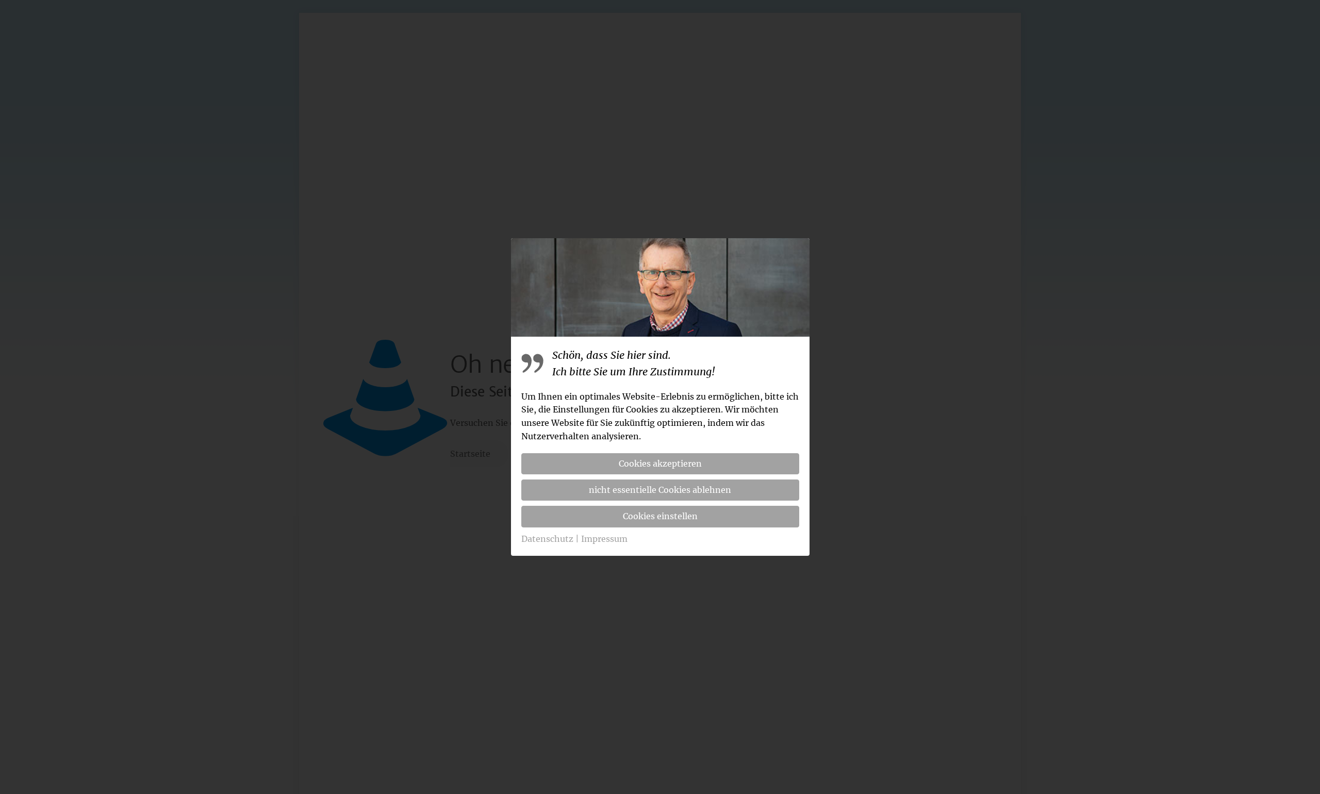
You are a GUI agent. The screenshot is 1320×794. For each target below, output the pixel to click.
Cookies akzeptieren (660, 463)
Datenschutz (547, 539)
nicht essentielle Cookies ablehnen (660, 490)
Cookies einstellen (660, 516)
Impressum (604, 539)
